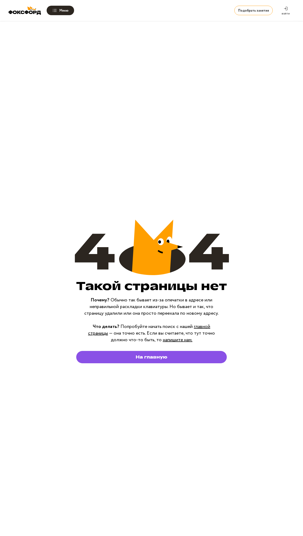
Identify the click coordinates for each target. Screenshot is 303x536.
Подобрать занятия (253, 10)
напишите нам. (177, 339)
